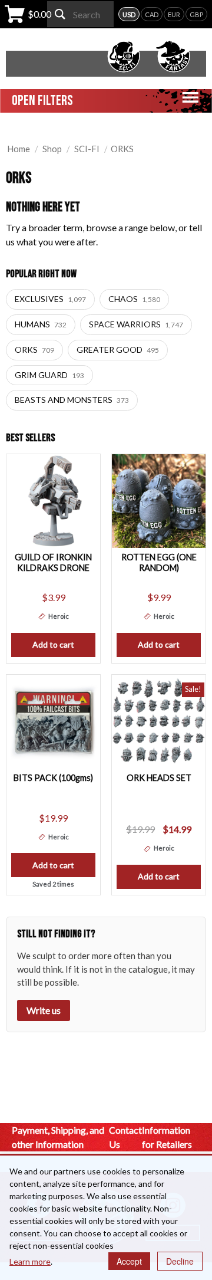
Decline (180, 1261)
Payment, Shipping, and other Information (58, 1137)
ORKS (34, 349)
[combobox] (80, 14)
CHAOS (134, 299)
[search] (60, 14)
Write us (43, 1010)
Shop (52, 148)
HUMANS (41, 324)
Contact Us (125, 1137)
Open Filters (42, 100)
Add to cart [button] (53, 644)
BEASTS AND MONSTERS (72, 400)
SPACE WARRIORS (136, 324)
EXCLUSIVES (50, 299)
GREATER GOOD (118, 349)
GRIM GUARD (49, 375)
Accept (129, 1261)
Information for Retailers (167, 1137)
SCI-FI (87, 148)
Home (18, 148)
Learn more (30, 1261)
